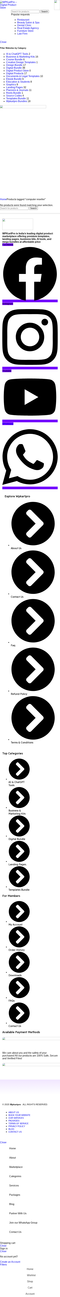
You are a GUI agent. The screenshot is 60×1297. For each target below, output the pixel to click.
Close (3, 42)
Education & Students (18, 81)
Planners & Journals (17, 90)
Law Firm (22, 33)
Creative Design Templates (21, 62)
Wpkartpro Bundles (16, 101)
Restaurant (23, 19)
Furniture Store (25, 31)
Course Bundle (14, 59)
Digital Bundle (14, 68)
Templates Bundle (16, 98)
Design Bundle (14, 65)
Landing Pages (14, 87)
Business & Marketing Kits (20, 56)
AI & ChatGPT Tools (17, 54)
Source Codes (14, 95)
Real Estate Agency (28, 28)
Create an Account (10, 1261)
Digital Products (15, 73)
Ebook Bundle (14, 79)
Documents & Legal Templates (23, 76)
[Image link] (17, 229)
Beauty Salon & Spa (28, 22)
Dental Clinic (24, 25)
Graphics (11, 84)
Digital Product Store (17, 70)
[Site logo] (10, 7)
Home (3, 199)
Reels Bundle (13, 93)
